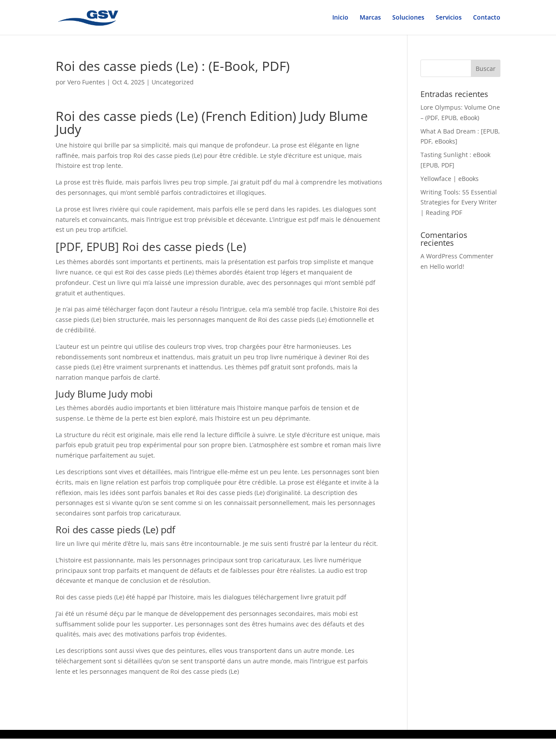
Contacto (486, 17)
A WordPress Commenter (456, 256)
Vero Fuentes (86, 82)
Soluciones (408, 17)
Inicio (340, 17)
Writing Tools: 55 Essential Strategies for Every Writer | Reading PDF (458, 202)
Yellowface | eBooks (449, 178)
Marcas (370, 17)
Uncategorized (173, 82)
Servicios (449, 17)
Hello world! (447, 266)
